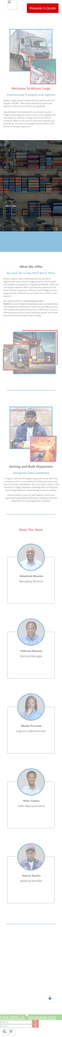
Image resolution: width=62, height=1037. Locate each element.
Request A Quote (43, 8)
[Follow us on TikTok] (12, 1032)
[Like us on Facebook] (6, 1032)
